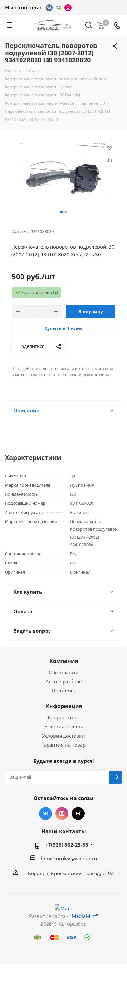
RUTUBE (78, 813)
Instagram (61, 813)
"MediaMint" (84, 916)
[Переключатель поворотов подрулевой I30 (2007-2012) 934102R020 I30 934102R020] (63, 176)
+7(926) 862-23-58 (66, 844)
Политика (63, 690)
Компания (63, 660)
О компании (63, 672)
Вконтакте (45, 813)
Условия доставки (63, 735)
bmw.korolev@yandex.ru (69, 858)
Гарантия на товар (63, 744)
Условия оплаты (63, 726)
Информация (63, 706)
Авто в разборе (64, 681)
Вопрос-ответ (63, 717)
